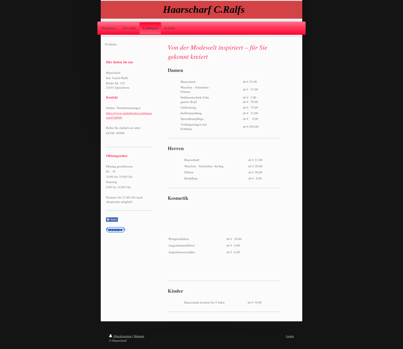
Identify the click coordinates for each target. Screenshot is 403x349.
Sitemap (139, 336)
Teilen (113, 219)
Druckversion (122, 336)
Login (290, 336)
